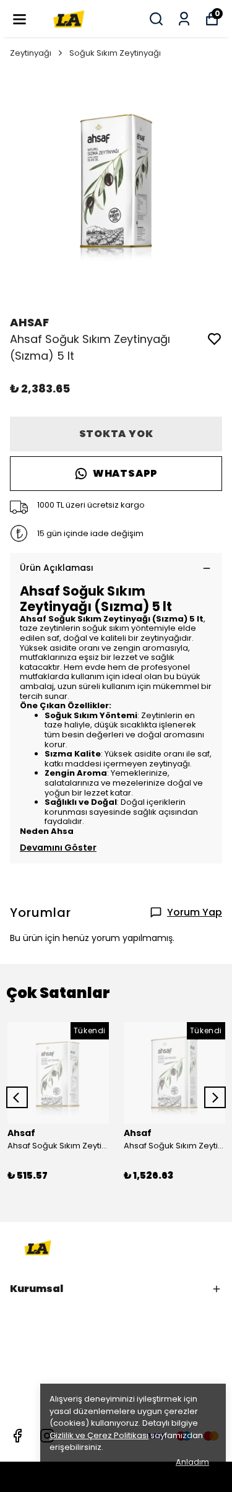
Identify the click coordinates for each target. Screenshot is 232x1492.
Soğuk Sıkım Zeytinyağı (115, 53)
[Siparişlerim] (184, 19)
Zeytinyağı (30, 53)
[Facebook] (17, 1435)
